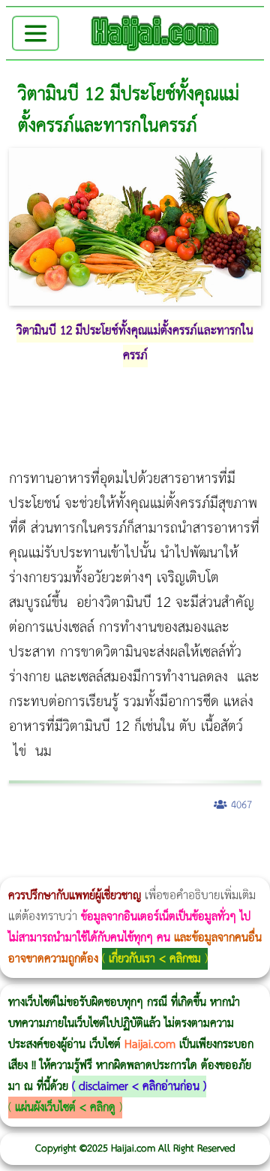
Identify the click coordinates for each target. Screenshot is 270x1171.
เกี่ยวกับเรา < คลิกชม (155, 959)
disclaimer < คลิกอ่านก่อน (139, 1086)
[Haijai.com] (155, 33)
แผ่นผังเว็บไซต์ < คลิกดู (65, 1107)
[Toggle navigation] (35, 33)
